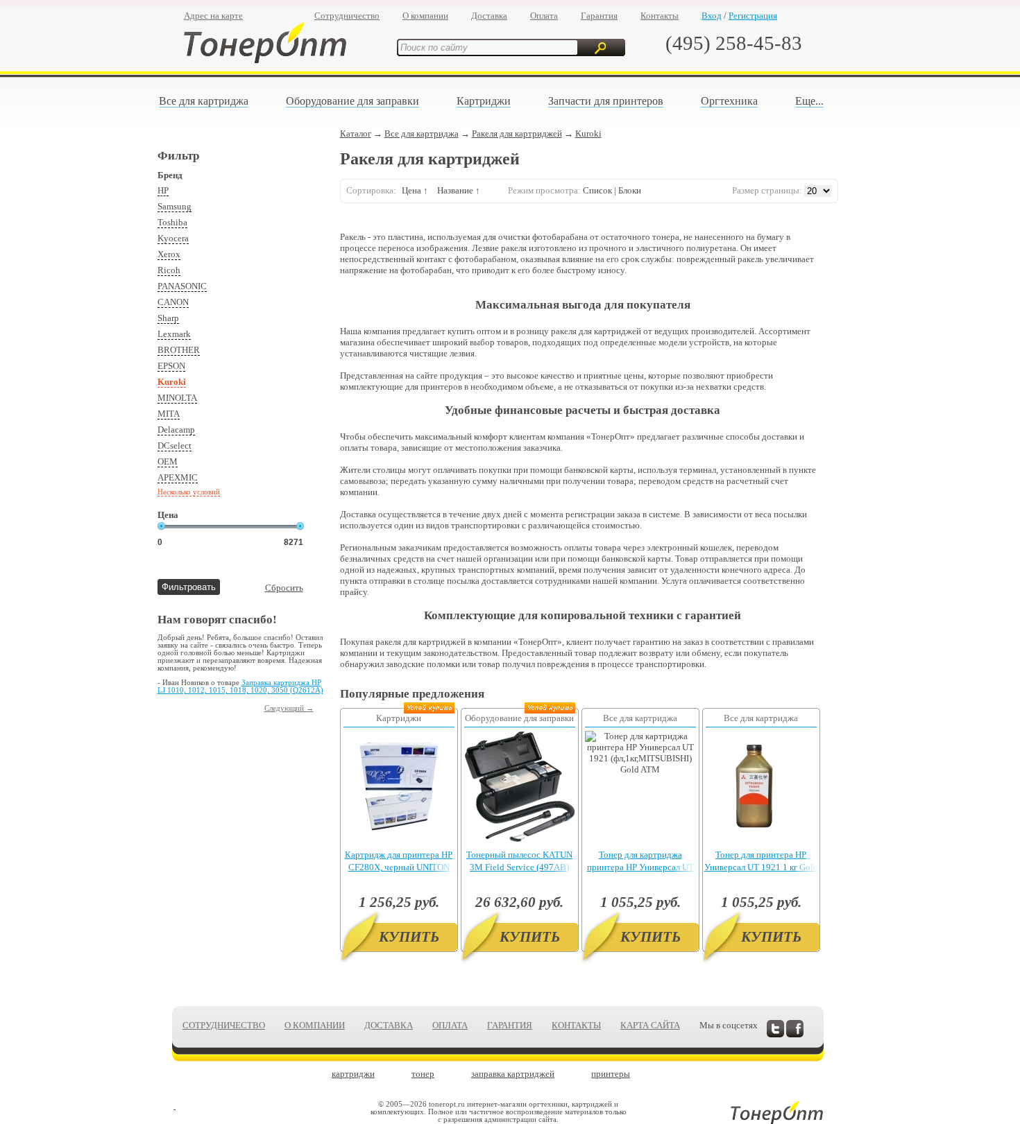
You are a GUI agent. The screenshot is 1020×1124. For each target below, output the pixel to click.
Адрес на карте (213, 15)
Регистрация (753, 15)
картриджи (353, 1074)
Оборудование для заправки (352, 101)
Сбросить (284, 587)
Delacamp (176, 429)
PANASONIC (182, 286)
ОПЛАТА (450, 1025)
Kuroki (172, 382)
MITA (169, 413)
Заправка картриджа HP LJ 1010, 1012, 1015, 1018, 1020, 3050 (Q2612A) (240, 686)
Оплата (544, 15)
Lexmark (174, 334)
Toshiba (172, 222)
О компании (425, 15)
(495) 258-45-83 (733, 43)
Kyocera (173, 238)
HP (163, 190)
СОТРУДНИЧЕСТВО (223, 1025)
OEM (168, 461)
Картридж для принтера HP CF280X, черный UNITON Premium (398, 867)
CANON (173, 302)
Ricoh (169, 270)
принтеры (610, 1074)
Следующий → (289, 708)
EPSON (171, 366)
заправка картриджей (512, 1074)
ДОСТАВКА (388, 1025)
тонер (422, 1074)
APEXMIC (178, 477)
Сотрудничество (347, 15)
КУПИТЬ (409, 936)
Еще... (809, 101)
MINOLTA (177, 397)
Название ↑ (458, 190)
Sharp (168, 318)
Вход (712, 15)
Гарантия (599, 15)
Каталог (355, 133)
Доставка (489, 15)
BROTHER (179, 350)
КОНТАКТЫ (576, 1025)
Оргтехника (729, 101)
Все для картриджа (203, 101)
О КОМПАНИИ (314, 1025)
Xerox (169, 254)
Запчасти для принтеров (605, 101)
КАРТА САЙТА (650, 1025)
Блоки (629, 190)
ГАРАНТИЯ (509, 1025)
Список (597, 190)
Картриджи (484, 101)
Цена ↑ (415, 190)
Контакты (659, 15)
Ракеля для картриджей (517, 133)
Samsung (175, 206)
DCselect (175, 445)
